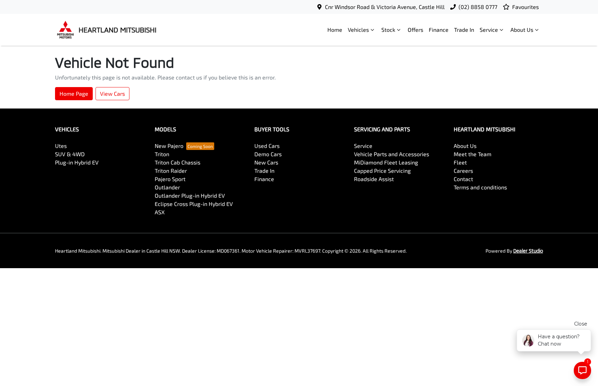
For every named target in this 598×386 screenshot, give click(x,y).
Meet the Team (472, 154)
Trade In (464, 29)
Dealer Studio (528, 251)
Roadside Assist (374, 179)
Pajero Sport (170, 179)
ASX (160, 212)
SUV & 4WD (70, 154)
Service (489, 29)
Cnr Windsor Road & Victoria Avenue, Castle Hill (385, 6)
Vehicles (358, 29)
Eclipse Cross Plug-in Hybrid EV (194, 203)
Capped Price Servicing (382, 170)
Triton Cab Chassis (177, 162)
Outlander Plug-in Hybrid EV (190, 195)
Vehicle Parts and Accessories (391, 154)
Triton (162, 154)
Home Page (74, 93)
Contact (463, 179)
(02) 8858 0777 (478, 6)
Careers (463, 170)
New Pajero (169, 145)
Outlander (167, 187)
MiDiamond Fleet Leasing (386, 162)
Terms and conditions (480, 187)
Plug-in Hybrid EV (77, 162)
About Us (521, 29)
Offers (415, 29)
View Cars (112, 93)
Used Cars (267, 145)
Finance (438, 29)
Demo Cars (268, 154)
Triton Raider (171, 170)
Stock (388, 29)
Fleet (460, 162)
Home (334, 29)
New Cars (266, 162)
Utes (61, 145)
